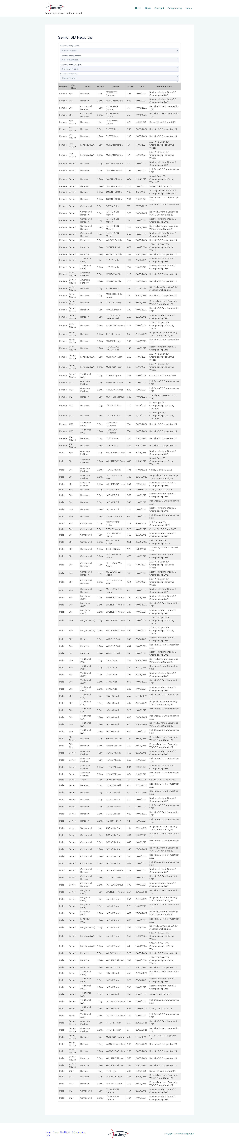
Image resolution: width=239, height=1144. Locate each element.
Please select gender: (69, 46)
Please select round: (69, 74)
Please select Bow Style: (70, 65)
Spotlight (159, 8)
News (148, 8)
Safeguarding (175, 8)
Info (188, 8)
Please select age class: (70, 56)
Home (138, 8)
